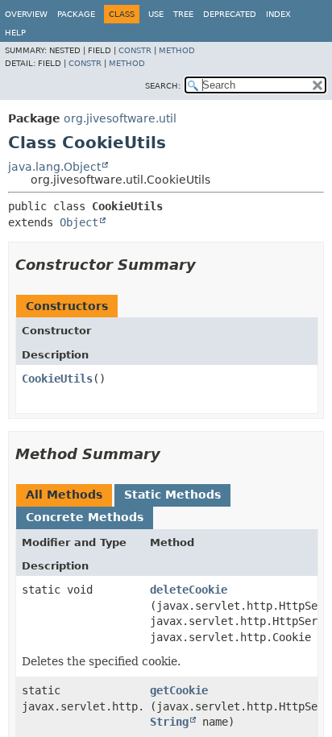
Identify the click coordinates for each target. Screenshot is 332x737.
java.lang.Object (54, 166)
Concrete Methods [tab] (84, 517)
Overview (26, 14)
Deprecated (229, 14)
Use (156, 14)
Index (278, 14)
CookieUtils (57, 378)
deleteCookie (188, 589)
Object (79, 222)
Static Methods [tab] (172, 494)
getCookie (179, 690)
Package (76, 14)
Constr (134, 50)
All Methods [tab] (64, 494)
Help (15, 32)
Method (177, 50)
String (169, 721)
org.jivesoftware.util (120, 118)
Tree (183, 14)
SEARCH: (163, 85)
